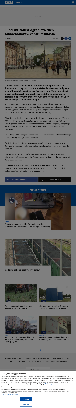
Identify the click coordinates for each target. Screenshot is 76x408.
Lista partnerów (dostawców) (9, 394)
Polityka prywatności (51, 384)
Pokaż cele (26, 404)
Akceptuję (26, 399)
